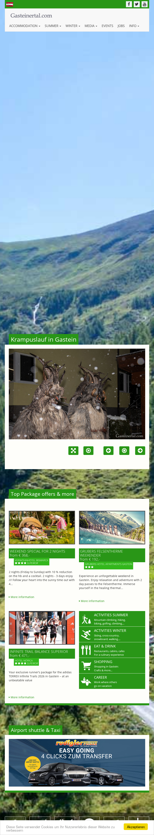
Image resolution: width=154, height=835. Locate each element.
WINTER (72, 26)
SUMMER (52, 26)
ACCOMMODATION (23, 26)
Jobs (121, 26)
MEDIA (90, 26)
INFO (133, 26)
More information (22, 597)
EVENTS (107, 26)
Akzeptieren (136, 826)
